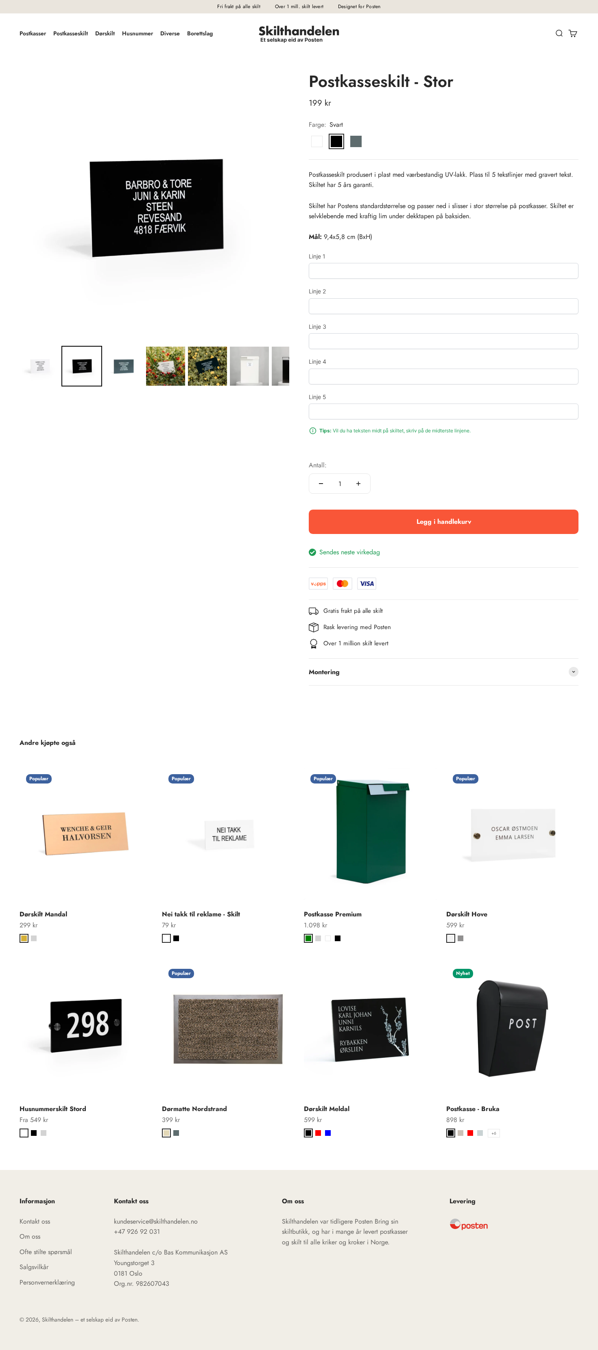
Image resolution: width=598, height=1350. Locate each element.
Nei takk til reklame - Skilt (201, 914)
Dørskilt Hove (466, 914)
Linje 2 (317, 291)
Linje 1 (317, 256)
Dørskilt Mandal (43, 914)
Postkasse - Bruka (473, 1108)
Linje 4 (317, 361)
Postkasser (33, 33)
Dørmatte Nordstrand (194, 1108)
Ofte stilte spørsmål (46, 1252)
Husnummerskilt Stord (53, 1108)
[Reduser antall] (321, 483)
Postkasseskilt (70, 33)
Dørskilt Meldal (326, 1108)
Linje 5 (317, 396)
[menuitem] (40, 366)
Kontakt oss (35, 1221)
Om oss (30, 1236)
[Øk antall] (358, 483)
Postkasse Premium (333, 914)
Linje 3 (317, 326)
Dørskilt (105, 33)
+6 (493, 1133)
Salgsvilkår (34, 1267)
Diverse (170, 33)
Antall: (318, 465)
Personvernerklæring (47, 1282)
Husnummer (137, 33)
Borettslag (200, 33)
